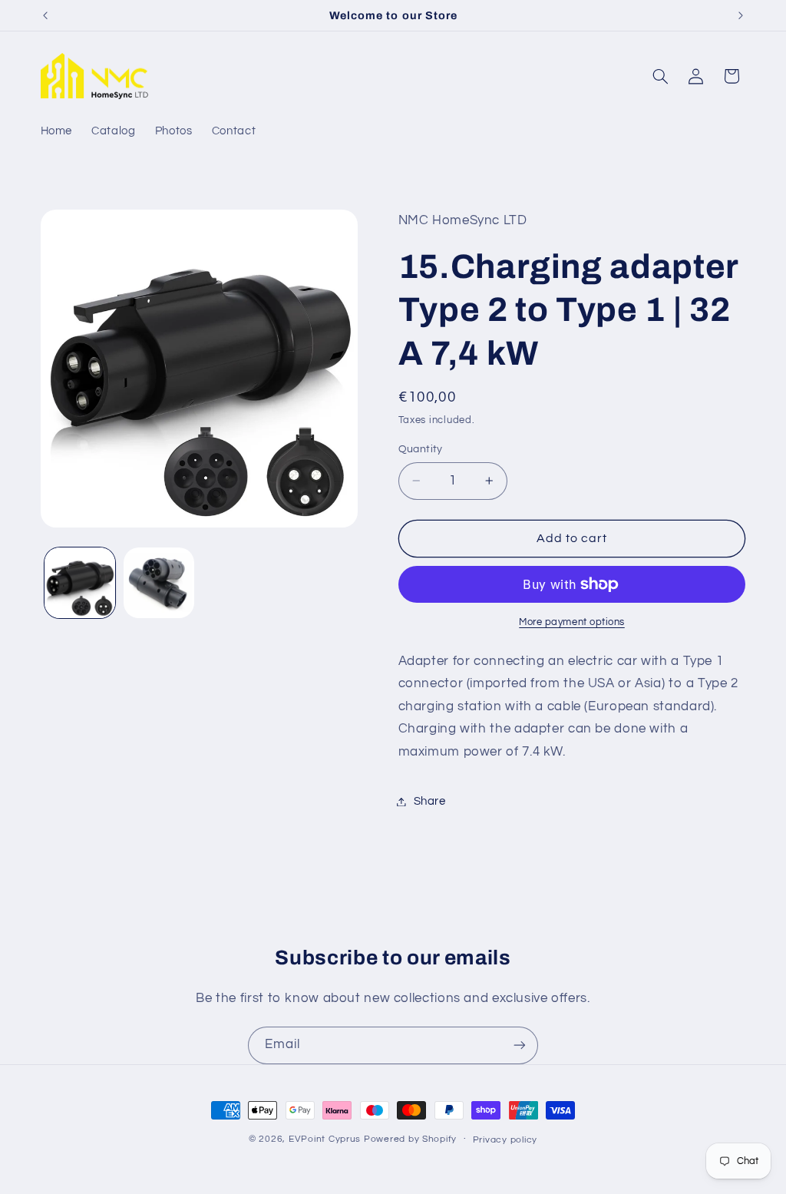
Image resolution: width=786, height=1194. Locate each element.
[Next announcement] (741, 15)
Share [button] (430, 801)
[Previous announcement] (45, 15)
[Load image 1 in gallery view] (80, 582)
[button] (660, 76)
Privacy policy (505, 1140)
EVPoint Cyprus (325, 1139)
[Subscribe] (519, 1045)
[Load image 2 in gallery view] (159, 582)
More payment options (572, 622)
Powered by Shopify (410, 1139)
